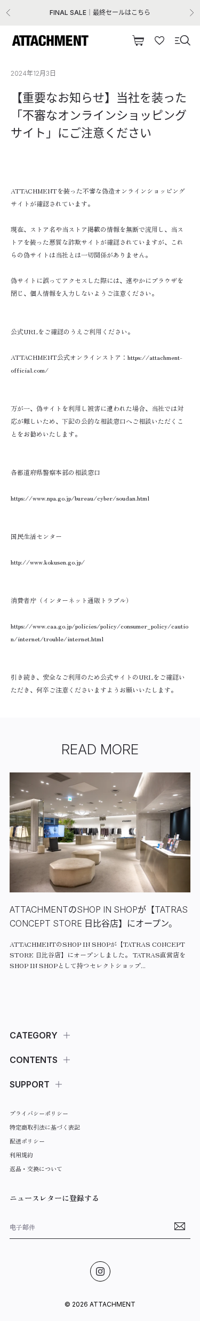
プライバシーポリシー (39, 1113)
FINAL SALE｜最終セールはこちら (100, 13)
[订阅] (179, 1226)
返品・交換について (36, 1168)
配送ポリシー (27, 1141)
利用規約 (21, 1154)
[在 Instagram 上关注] (100, 1271)
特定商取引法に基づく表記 (45, 1127)
